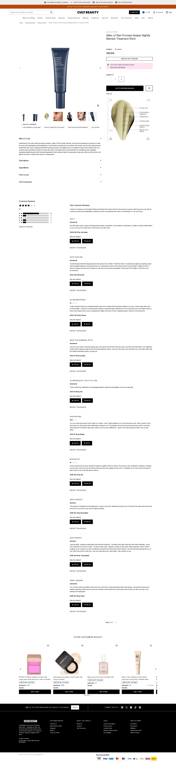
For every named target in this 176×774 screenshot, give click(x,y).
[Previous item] (20, 669)
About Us (79, 724)
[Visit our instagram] (131, 707)
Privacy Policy (108, 726)
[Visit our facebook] (122, 707)
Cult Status (133, 724)
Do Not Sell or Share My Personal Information (29, 741)
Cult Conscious (81, 728)
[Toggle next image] (100, 68)
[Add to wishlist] (149, 88)
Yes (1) (76, 324)
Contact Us (53, 724)
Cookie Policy (108, 728)
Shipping (52, 728)
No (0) (88, 241)
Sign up (75, 707)
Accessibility (107, 732)
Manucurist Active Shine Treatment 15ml (100, 677)
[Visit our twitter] (126, 707)
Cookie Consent (24, 738)
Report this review (78, 248)
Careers (79, 726)
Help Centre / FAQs (56, 726)
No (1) (88, 443)
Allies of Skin (42, 22)
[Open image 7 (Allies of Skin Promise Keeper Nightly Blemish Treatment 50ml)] (92, 116)
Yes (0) (76, 241)
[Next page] (116, 622)
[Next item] (155, 669)
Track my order (54, 732)
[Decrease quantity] (109, 79)
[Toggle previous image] (20, 68)
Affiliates (132, 728)
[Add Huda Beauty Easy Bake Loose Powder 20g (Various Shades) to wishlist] (82, 645)
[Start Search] (51, 12)
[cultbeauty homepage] (88, 12)
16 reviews (118, 49)
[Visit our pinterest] (140, 707)
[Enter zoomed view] (98, 105)
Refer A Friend (134, 732)
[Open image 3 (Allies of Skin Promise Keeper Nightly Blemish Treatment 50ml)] (46, 116)
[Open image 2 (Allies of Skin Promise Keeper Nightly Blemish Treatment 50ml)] (35, 116)
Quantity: (110, 75)
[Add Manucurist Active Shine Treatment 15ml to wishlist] (116, 645)
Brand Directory (30, 22)
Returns (52, 730)
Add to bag (35, 692)
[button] (129, 45)
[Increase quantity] (121, 79)
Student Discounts (135, 730)
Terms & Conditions (109, 724)
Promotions (133, 726)
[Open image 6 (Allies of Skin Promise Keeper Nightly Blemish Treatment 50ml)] (81, 116)
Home (21, 22)
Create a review (26, 227)
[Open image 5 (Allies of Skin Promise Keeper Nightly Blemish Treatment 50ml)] (69, 116)
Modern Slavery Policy (110, 730)
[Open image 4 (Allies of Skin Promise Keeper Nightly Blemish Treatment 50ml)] (58, 116)
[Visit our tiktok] (135, 707)
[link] (158, 12)
